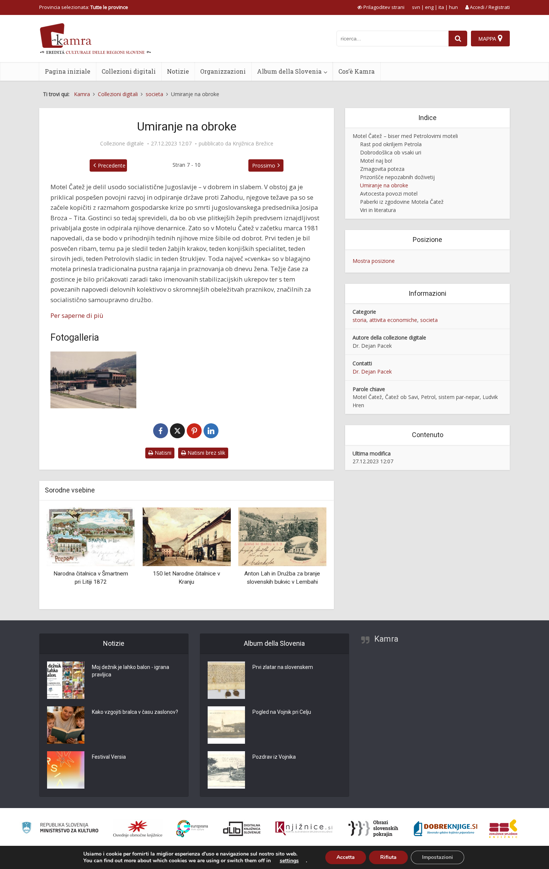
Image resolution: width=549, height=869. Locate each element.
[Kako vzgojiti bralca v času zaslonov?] (65, 725)
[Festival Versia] (65, 770)
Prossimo (263, 165)
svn (416, 7)
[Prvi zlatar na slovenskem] (226, 680)
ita (441, 7)
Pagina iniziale (67, 71)
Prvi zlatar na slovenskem (282, 667)
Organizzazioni (223, 71)
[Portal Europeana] (192, 828)
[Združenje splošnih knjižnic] (503, 828)
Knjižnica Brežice (253, 143)
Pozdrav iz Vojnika (274, 757)
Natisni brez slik (205, 452)
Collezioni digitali (129, 71)
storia (359, 319)
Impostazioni (437, 857)
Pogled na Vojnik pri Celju (281, 712)
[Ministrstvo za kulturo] (59, 829)
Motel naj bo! (376, 160)
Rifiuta (388, 857)
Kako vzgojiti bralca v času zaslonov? (135, 712)
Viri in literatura (378, 210)
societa (429, 319)
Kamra (386, 639)
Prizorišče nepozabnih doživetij (397, 177)
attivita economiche (393, 319)
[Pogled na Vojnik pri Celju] (226, 725)
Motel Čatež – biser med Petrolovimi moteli (405, 135)
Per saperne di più (76, 315)
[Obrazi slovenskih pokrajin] (373, 828)
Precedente (111, 165)
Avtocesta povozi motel (389, 193)
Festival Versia (109, 757)
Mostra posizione (374, 260)
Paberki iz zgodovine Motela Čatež (402, 201)
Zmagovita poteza (382, 168)
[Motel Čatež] (93, 380)
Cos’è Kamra (356, 71)
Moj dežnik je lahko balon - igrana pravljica (130, 671)
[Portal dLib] (242, 828)
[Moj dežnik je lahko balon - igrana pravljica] (65, 680)
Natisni (162, 452)
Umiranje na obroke (384, 185)
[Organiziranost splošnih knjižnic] (138, 828)
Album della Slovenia (289, 71)
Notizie (178, 71)
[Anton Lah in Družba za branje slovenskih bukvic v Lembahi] (282, 536)
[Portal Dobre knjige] (445, 828)
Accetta (345, 857)
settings (289, 860)
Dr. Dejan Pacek (372, 371)
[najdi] (458, 38)
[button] (307, 555)
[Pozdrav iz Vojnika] (226, 770)
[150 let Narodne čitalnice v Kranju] (186, 536)
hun (453, 7)
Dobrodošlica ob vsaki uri (390, 152)
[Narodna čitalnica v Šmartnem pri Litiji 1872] (91, 536)
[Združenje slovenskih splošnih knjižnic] (304, 828)
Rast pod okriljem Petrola (391, 144)
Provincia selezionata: (83, 7)
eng (429, 7)
